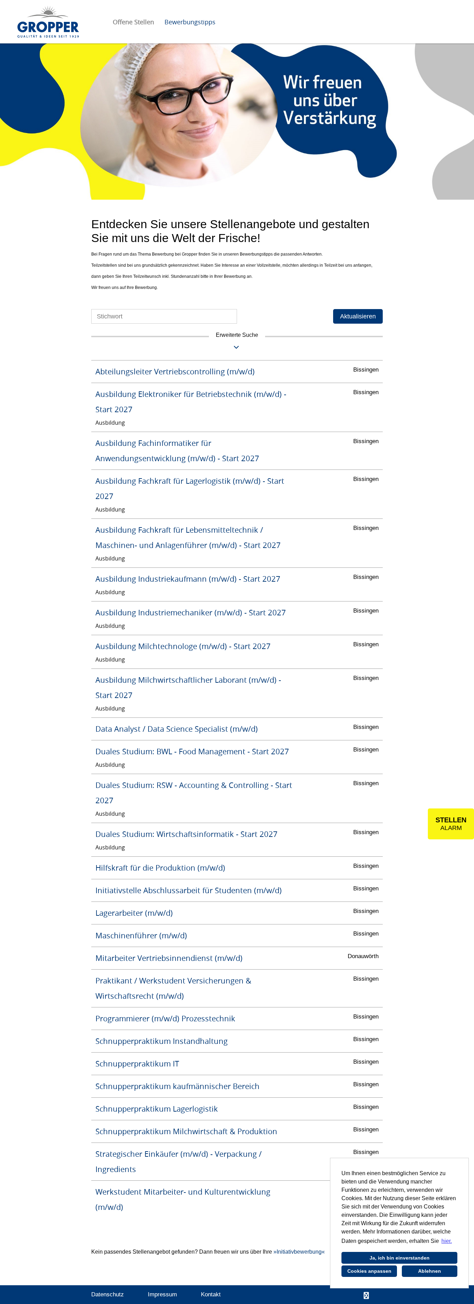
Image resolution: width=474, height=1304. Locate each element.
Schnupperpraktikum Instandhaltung (161, 1041)
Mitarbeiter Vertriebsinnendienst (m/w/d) (169, 958)
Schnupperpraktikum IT (137, 1063)
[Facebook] (366, 1295)
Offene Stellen (133, 22)
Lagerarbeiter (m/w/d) (134, 913)
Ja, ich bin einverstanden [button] (400, 1258)
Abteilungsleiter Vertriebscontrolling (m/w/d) (175, 371)
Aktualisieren (358, 316)
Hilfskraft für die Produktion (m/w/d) (160, 868)
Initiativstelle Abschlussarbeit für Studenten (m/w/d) (188, 890)
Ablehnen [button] (429, 1271)
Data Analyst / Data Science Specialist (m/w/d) (176, 729)
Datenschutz (107, 1294)
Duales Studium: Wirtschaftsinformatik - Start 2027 (186, 834)
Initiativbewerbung (299, 1252)
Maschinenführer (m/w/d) (141, 935)
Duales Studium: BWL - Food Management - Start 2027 (192, 751)
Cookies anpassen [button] (369, 1271)
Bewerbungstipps (189, 22)
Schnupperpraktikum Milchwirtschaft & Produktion (186, 1131)
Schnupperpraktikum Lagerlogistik (156, 1109)
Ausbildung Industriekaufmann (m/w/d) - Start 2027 (187, 579)
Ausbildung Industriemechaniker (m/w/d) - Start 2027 (190, 612)
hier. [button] (446, 1241)
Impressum (162, 1294)
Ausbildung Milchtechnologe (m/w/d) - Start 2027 (183, 646)
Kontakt (211, 1294)
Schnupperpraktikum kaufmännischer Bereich (177, 1086)
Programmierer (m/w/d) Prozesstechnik (165, 1018)
